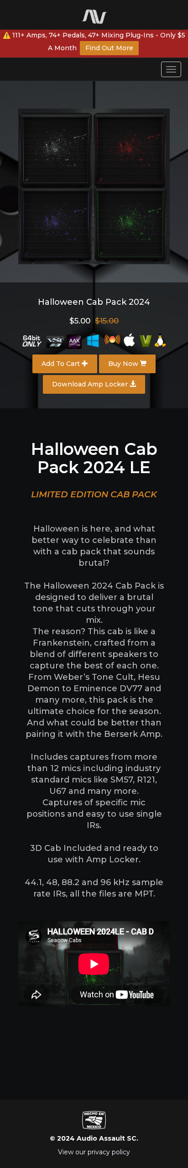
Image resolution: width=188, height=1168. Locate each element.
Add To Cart (62, 364)
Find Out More (109, 48)
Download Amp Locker (91, 384)
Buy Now (124, 364)
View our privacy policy (94, 1152)
